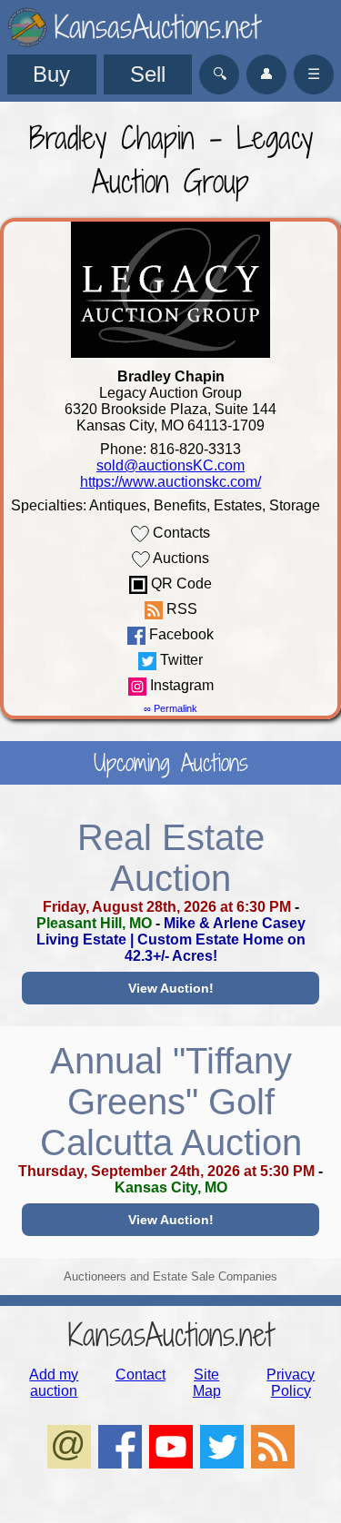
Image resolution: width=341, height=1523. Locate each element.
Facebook (179, 634)
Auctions (179, 558)
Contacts (179, 532)
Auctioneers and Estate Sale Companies (170, 1276)
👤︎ (266, 74)
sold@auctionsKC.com (170, 465)
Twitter (179, 660)
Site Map (207, 1383)
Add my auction (53, 1383)
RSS (180, 609)
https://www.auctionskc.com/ (170, 482)
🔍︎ (219, 74)
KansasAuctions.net (170, 1334)
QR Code (179, 583)
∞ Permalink (170, 708)
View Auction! (171, 988)
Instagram (180, 685)
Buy (51, 74)
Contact (140, 1374)
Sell (147, 74)
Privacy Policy (290, 1383)
